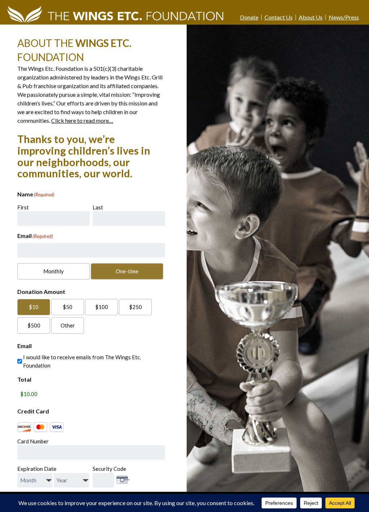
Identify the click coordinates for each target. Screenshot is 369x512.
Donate (249, 17)
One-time (127, 271)
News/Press (344, 17)
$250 (135, 307)
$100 (101, 307)
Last (98, 207)
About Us (311, 17)
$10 (34, 307)
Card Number (33, 441)
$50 (67, 307)
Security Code (109, 468)
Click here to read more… (82, 120)
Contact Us (278, 17)
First (23, 207)
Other (68, 325)
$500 (33, 325)
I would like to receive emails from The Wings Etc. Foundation (82, 361)
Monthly (53, 271)
